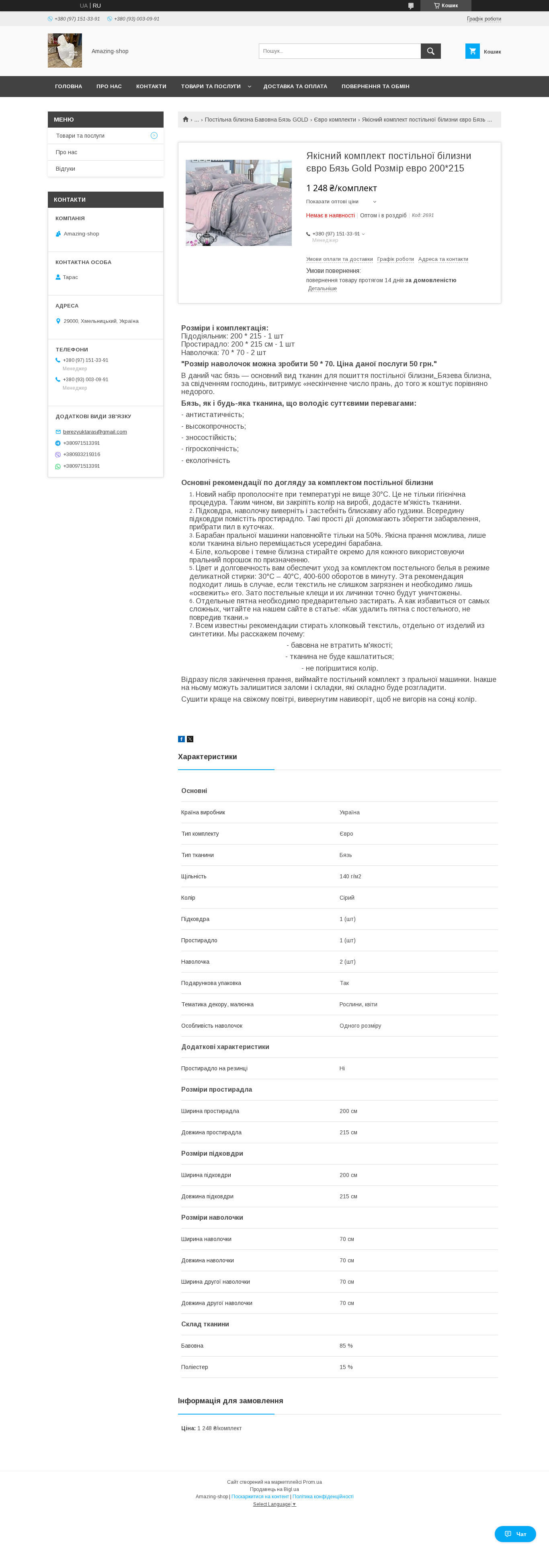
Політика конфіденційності (323, 1496)
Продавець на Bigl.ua (274, 1489)
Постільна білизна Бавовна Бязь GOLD (256, 119)
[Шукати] (431, 51)
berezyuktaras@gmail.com (95, 432)
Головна (68, 86)
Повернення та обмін (376, 86)
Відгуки (65, 168)
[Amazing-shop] (65, 65)
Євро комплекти (335, 119)
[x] (190, 740)
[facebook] (181, 740)
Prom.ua (312, 1482)
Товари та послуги (211, 86)
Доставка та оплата (295, 86)
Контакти (151, 86)
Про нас (109, 86)
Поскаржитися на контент (260, 1496)
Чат (521, 1534)
